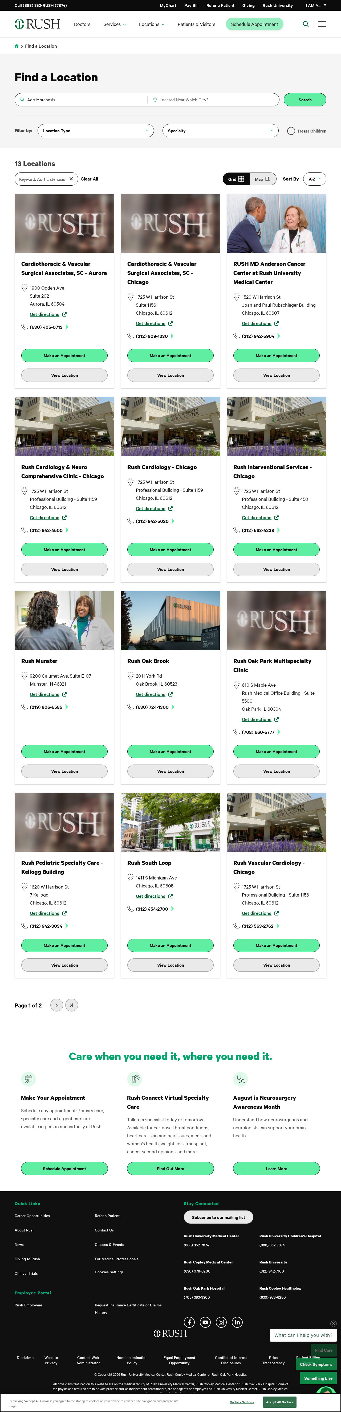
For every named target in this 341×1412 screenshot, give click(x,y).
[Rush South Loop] (170, 822)
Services (112, 24)
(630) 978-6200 (197, 1271)
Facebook (189, 1322)
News (19, 1244)
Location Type (56, 130)
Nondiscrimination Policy (132, 1360)
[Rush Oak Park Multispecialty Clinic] (276, 620)
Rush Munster (39, 661)
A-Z (312, 179)
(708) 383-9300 (197, 1297)
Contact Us (104, 1230)
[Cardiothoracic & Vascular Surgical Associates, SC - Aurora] (64, 223)
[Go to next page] (56, 1005)
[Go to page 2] (71, 1005)
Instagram (221, 1322)
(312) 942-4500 (46, 530)
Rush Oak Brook (148, 661)
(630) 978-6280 (272, 1297)
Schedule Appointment (254, 24)
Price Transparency (273, 1360)
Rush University (278, 5)
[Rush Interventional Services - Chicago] (276, 426)
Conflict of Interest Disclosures (231, 1360)
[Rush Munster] (64, 620)
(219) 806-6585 (46, 707)
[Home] (170, 1339)
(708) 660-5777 (258, 732)
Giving (248, 5)
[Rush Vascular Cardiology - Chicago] (276, 822)
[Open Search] (305, 24)
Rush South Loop (149, 862)
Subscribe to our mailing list (218, 1217)
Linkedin (237, 1322)
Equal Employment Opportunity (179, 1360)
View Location (64, 375)
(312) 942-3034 (46, 926)
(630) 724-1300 (152, 707)
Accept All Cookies (279, 1402)
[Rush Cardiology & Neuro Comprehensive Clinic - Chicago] (64, 426)
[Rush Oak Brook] (170, 620)
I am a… (314, 5)
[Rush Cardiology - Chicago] (170, 426)
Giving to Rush (27, 1258)
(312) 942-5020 (152, 521)
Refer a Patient (220, 5)
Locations (149, 24)
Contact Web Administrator (88, 1360)
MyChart (168, 5)
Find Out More (170, 1168)
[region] (170, 1402)
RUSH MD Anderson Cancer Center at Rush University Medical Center (269, 273)
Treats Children (311, 131)
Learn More (276, 1168)
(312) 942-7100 (271, 1271)
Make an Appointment (64, 355)
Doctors (82, 24)
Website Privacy (51, 1360)
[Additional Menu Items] (322, 24)
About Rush (25, 1230)
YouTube (205, 1322)
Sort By (291, 179)
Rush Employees (29, 1304)
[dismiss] (333, 1366)
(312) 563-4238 (258, 530)
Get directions (44, 314)
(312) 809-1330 (152, 336)
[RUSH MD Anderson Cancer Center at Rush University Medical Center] (276, 223)
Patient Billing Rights (308, 1360)
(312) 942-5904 (258, 336)
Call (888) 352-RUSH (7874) (41, 5)
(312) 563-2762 (258, 926)
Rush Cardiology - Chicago (162, 467)
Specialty (177, 130)
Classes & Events (109, 1244)
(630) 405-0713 (46, 327)
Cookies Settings (109, 1271)
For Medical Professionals (117, 1258)
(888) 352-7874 (196, 1244)
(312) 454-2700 (152, 909)
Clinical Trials (26, 1273)
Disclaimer (26, 1357)
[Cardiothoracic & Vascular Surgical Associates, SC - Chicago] (170, 223)
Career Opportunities (32, 1215)
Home (18, 49)
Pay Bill (191, 5)
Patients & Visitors (196, 24)
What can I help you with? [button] (303, 1378)
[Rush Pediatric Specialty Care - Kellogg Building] (64, 822)
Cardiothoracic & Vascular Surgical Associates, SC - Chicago (162, 273)
